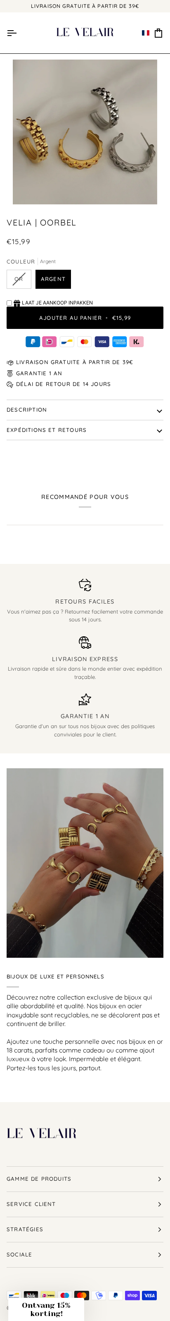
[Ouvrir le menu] (12, 33)
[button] (145, 33)
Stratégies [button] (25, 1229)
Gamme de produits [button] (39, 1178)
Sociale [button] (19, 1254)
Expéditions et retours (47, 430)
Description (27, 409)
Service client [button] (31, 1204)
